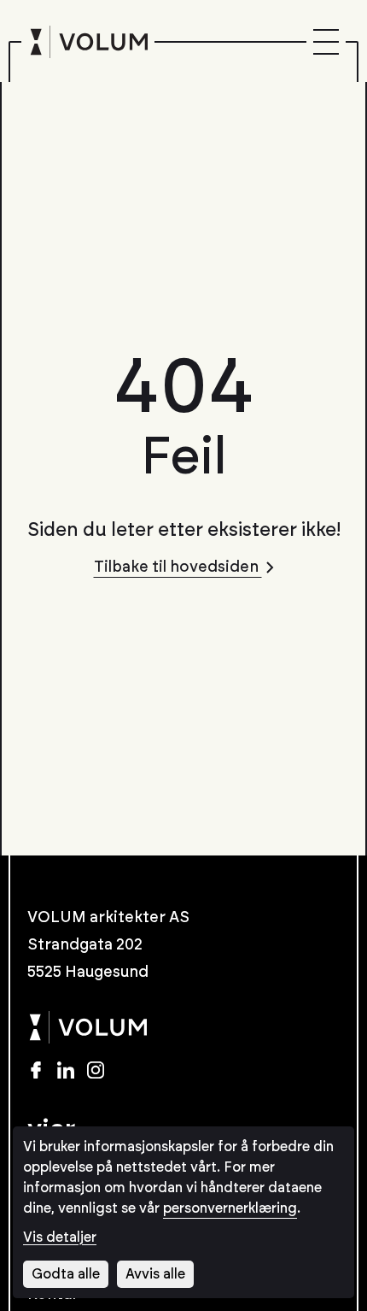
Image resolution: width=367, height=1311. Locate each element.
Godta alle (66, 1274)
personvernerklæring (230, 1208)
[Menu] (326, 42)
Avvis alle (155, 1274)
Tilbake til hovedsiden (178, 567)
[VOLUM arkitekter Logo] (88, 42)
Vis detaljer (59, 1237)
